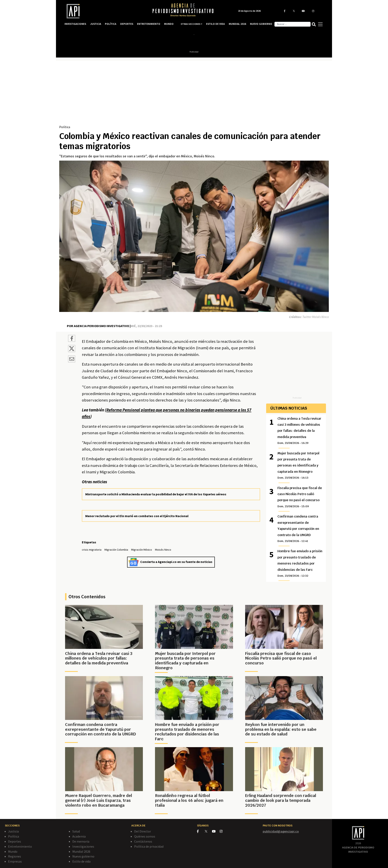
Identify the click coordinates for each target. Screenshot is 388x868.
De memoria (80, 841)
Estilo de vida (81, 861)
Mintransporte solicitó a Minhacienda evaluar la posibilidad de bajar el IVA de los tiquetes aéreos (155, 494)
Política (64, 127)
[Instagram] (223, 831)
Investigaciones (83, 846)
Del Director (142, 831)
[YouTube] (216, 831)
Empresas (15, 861)
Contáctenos (143, 841)
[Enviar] (71, 360)
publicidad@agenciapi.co (281, 831)
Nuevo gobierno (83, 856)
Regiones (14, 856)
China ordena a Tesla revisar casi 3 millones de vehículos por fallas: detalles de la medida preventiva (299, 430)
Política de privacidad (148, 846)
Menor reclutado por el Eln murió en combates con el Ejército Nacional (137, 516)
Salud (76, 831)
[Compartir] (71, 339)
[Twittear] (71, 351)
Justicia (13, 831)
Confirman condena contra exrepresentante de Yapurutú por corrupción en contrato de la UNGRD (298, 528)
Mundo (12, 851)
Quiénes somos (144, 836)
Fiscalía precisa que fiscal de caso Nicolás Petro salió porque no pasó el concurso (299, 497)
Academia (79, 836)
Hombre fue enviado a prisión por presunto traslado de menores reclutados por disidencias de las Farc (299, 563)
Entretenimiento (20, 846)
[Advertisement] (194, 94)
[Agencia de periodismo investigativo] (104, 11)
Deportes (14, 841)
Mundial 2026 (81, 851)
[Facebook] (201, 831)
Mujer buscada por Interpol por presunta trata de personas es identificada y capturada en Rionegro (298, 465)
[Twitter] (208, 831)
